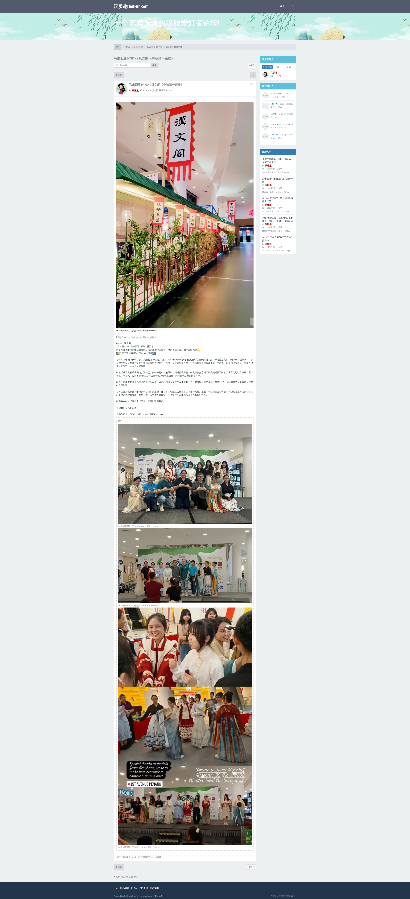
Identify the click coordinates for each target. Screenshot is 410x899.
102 (279, 76)
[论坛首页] (117, 47)
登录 (291, 5)
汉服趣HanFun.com (131, 6)
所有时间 (267, 67)
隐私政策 (124, 887)
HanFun (135, 896)
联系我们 (154, 887)
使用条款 (143, 887)
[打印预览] (253, 75)
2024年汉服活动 (274, 227)
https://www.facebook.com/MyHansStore (136, 336)
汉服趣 (135, 90)
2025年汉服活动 (274, 168)
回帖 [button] (119, 74)
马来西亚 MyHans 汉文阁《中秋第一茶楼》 (144, 58)
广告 (116, 887)
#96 (252, 84)
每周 (288, 67)
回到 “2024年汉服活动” (126, 876)
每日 (278, 67)
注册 (282, 5)
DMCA (134, 887)
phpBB (125, 896)
